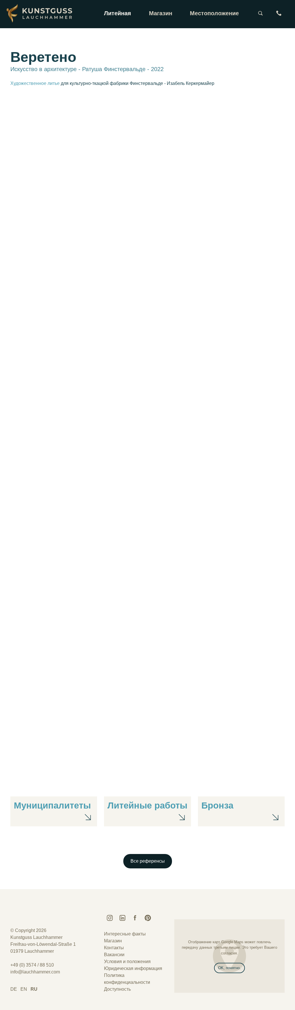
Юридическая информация (133, 968)
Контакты (114, 947)
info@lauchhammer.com (35, 971)
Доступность (117, 989)
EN (23, 989)
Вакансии (114, 954)
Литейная (117, 13)
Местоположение (214, 13)
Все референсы (148, 861)
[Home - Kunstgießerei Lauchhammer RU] (41, 13)
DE (13, 989)
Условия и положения (127, 961)
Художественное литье (35, 83)
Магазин (160, 13)
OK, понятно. (229, 968)
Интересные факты (125, 933)
